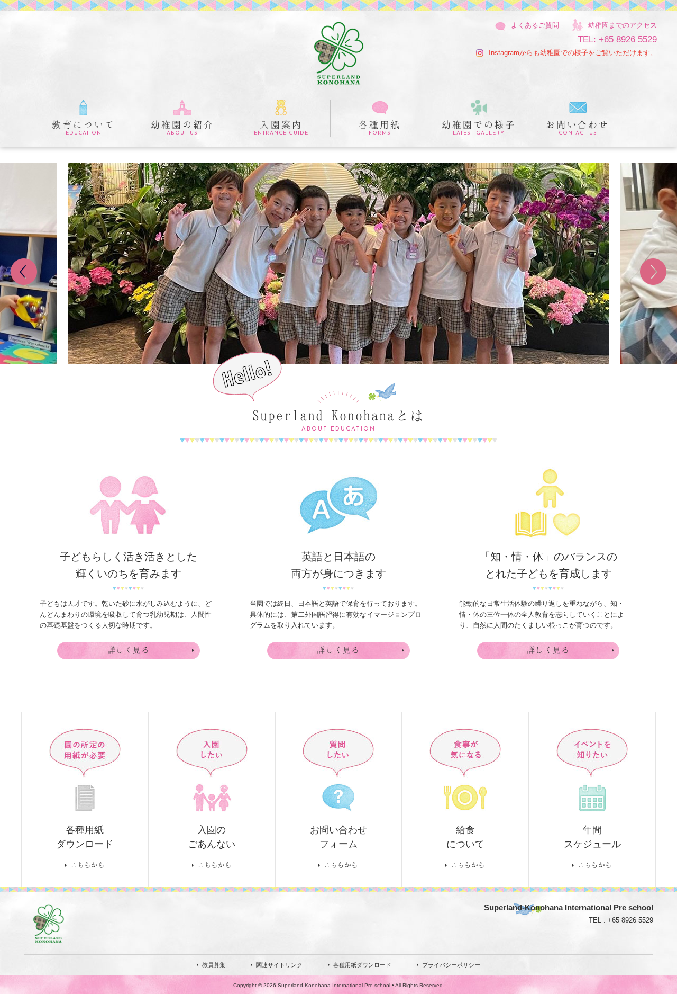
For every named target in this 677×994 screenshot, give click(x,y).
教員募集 (213, 965)
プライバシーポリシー (451, 965)
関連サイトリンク (279, 965)
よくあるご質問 (534, 25)
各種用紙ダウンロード (362, 965)
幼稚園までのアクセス (621, 25)
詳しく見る (128, 650)
